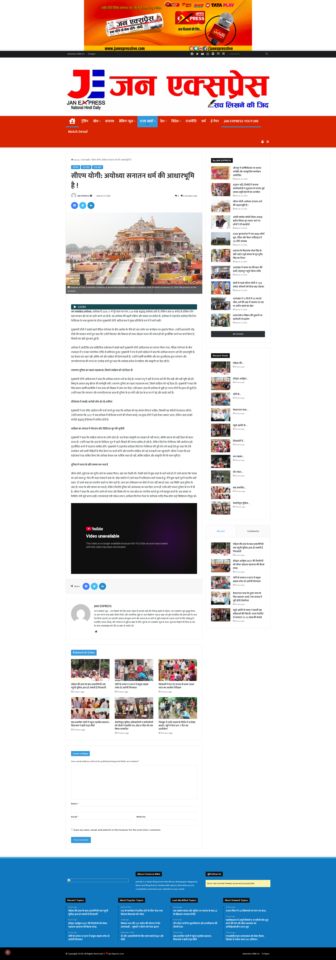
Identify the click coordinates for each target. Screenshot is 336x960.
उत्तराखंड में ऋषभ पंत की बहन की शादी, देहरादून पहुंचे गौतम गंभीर (247, 269)
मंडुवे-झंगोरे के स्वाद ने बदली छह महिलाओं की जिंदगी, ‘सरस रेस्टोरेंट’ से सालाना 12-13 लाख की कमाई (248, 613)
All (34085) (238, 334)
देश (162, 121)
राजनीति (191, 121)
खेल (95, 121)
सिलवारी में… (239, 441)
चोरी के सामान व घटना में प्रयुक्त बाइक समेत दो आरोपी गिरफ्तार (131, 686)
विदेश (175, 121)
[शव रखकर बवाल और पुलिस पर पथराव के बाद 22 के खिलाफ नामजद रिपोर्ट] (220, 461)
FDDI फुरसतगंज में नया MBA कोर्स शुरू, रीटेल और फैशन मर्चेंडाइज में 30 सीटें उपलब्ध (248, 237)
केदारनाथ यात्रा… (240, 410)
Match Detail (78, 132)
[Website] (96, 632)
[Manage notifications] (7, 952)
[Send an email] (91, 196)
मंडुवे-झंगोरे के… (240, 425)
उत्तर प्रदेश (86, 167)
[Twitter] (82, 205)
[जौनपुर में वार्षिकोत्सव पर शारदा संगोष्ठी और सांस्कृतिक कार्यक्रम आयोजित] (220, 172)
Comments (253, 531)
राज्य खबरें (146, 121)
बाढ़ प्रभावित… (239, 488)
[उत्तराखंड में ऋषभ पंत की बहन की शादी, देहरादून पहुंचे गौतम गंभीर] (220, 272)
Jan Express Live (116, 954)
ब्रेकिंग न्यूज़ (126, 121)
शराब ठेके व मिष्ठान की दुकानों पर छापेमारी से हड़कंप (247, 317)
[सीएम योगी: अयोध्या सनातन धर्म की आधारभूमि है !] (220, 206)
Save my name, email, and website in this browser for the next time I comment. (117, 830)
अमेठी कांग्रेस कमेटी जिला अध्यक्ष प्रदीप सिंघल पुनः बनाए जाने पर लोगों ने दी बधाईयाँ (247, 220)
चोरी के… (237, 394)
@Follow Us (214, 874)
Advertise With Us (76, 54)
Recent (221, 531)
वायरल (109, 121)
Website (141, 817)
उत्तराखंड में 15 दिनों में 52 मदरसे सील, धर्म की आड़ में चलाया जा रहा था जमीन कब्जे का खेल (248, 302)
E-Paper (92, 54)
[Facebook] (74, 205)
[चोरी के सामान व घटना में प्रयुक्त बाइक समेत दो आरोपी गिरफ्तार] (134, 670)
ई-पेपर (215, 121)
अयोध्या (75, 167)
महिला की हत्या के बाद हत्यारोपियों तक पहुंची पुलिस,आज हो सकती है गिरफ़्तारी (88, 686)
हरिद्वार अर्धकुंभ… (240, 379)
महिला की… (238, 363)
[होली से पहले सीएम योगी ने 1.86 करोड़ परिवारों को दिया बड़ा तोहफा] (220, 287)
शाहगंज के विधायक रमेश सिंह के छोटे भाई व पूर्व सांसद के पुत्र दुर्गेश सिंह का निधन (248, 254)
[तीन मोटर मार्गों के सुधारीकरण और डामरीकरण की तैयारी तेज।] (220, 476)
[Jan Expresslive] (168, 88)
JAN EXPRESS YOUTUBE (241, 121)
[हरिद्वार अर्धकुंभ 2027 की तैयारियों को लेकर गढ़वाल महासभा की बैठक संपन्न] (220, 383)
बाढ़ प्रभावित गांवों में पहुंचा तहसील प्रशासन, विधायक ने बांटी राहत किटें (90, 724)
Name (75, 804)
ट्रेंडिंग (84, 121)
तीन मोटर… (238, 472)
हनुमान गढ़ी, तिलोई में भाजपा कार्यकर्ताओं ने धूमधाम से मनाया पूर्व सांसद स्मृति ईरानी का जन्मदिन (248, 188)
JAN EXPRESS (83, 196)
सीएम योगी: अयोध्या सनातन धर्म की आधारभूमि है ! (247, 203)
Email (74, 817)
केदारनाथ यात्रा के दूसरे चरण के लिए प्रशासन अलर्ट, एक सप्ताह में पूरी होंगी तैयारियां (247, 597)
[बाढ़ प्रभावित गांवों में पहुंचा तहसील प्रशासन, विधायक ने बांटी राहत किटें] (90, 708)
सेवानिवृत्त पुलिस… (241, 503)
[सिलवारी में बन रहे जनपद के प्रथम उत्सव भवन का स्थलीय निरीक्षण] (178, 670)
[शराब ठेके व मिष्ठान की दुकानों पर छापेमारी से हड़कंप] (220, 320)
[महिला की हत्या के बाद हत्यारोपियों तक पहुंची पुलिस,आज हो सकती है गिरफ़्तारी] (90, 670)
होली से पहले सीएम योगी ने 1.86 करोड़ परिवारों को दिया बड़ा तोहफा (248, 285)
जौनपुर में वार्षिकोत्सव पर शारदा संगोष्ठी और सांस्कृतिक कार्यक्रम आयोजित (247, 171)
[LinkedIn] (91, 205)
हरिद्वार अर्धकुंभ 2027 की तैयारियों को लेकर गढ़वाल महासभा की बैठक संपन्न (248, 564)
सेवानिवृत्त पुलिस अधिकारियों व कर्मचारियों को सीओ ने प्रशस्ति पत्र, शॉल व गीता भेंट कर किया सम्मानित (134, 725)
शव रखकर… (238, 456)
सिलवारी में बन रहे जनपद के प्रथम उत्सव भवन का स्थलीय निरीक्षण (176, 686)
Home (76, 160)
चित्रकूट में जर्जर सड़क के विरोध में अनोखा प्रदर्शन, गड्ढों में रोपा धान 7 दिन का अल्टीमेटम (177, 725)
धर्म (203, 121)
